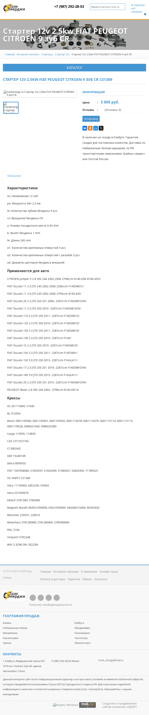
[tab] (14, 176)
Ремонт (87, 579)
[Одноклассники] (90, 128)
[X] (101, 128)
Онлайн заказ (109, 571)
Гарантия (74, 579)
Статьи (7, 577)
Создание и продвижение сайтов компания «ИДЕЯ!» (119, 705)
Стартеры (47, 54)
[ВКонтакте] (84, 128)
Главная (10, 54)
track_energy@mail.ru (111, 660)
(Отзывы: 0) (113, 110)
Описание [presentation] (14, 176)
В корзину (91, 119)
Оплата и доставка (52, 579)
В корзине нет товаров (138, 8)
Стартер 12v (62, 54)
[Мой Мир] (95, 128)
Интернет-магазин (28, 54)
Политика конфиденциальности (50, 604)
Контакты (100, 579)
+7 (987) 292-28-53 (69, 6)
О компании (89, 571)
